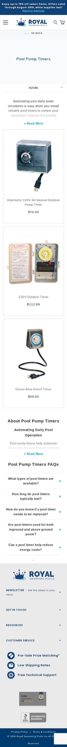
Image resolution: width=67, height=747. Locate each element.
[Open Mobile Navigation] (5, 22)
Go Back (36, 33)
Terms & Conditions (44, 731)
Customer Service (20, 640)
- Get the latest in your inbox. (30, 592)
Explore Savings (34, 10)
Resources (14, 625)
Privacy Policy (19, 731)
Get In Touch (16, 610)
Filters (33, 88)
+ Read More (33, 123)
